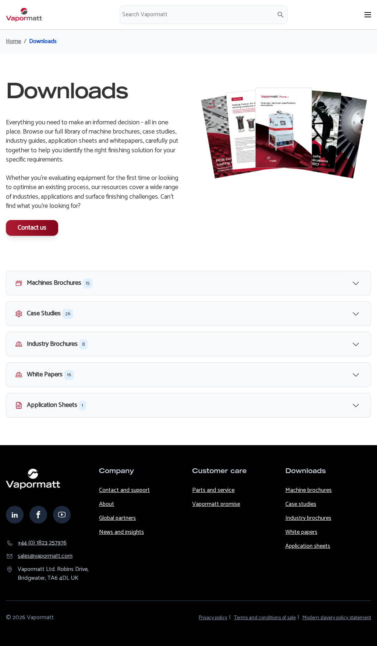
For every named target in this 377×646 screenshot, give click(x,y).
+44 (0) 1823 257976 (42, 543)
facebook (38, 514)
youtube (62, 514)
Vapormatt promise (216, 504)
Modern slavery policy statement (337, 618)
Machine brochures (308, 490)
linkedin (15, 514)
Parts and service (213, 490)
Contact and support (124, 490)
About (106, 504)
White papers (301, 532)
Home (13, 41)
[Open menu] (367, 14)
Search (280, 14)
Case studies (300, 504)
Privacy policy (213, 618)
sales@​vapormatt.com (45, 556)
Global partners (117, 518)
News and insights (121, 532)
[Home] (24, 15)
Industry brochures (308, 518)
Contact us (32, 227)
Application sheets (307, 546)
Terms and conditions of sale (265, 618)
